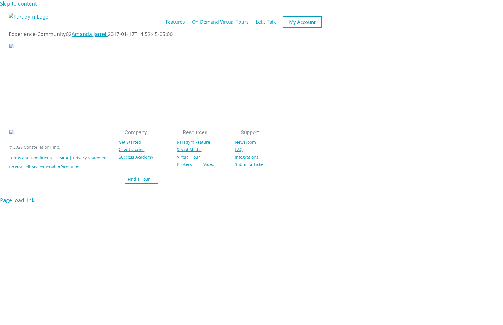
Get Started (130, 142)
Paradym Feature (193, 142)
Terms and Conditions (30, 158)
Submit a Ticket (250, 164)
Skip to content (18, 3)
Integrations (246, 157)
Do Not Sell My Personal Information (44, 167)
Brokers (184, 164)
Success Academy (136, 157)
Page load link (17, 200)
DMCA (62, 158)
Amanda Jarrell (90, 34)
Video (208, 164)
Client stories (131, 149)
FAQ (239, 149)
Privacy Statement (90, 158)
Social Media (189, 149)
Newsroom (245, 142)
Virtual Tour (188, 157)
